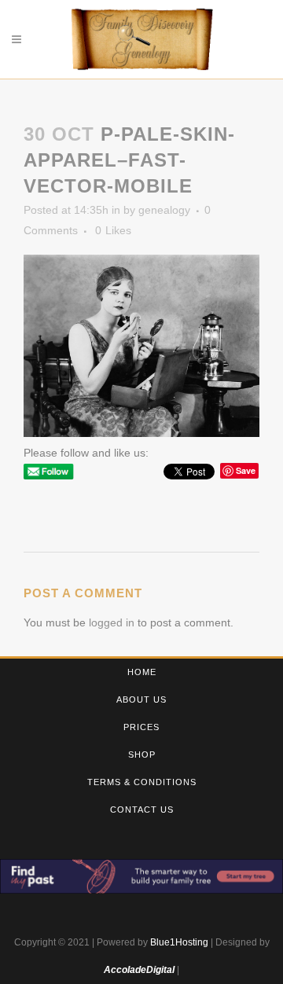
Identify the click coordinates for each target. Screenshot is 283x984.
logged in (111, 622)
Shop (142, 754)
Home (141, 672)
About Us (141, 699)
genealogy (164, 210)
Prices (141, 727)
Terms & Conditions (142, 782)
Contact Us (142, 809)
